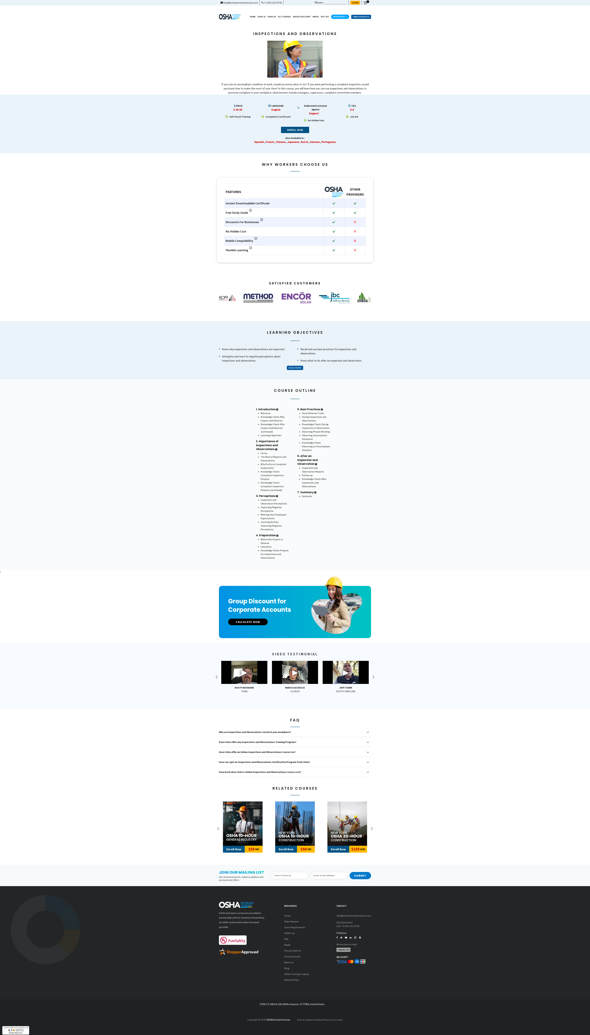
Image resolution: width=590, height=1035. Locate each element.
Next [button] (373, 677)
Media (287, 944)
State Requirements (294, 927)
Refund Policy (291, 979)
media (316, 16)
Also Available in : (295, 138)
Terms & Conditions (306, 1019)
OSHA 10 (262, 16)
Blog (286, 968)
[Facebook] (337, 937)
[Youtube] (346, 937)
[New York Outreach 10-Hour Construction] (295, 823)
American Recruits (361, 17)
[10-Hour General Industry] (243, 823)
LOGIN (355, 2)
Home (253, 16)
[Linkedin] (351, 937)
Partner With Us (292, 950)
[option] (238, 297)
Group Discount (302, 16)
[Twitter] (341, 937)
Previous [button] (216, 677)
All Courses (284, 16)
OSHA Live (289, 933)
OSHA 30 (271, 16)
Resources (340, 16)
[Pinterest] (360, 937)
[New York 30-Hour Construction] (347, 823)
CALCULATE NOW (248, 622)
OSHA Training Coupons (296, 974)
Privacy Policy (336, 1019)
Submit (360, 876)
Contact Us (344, 950)
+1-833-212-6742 (273, 2)
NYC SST (325, 16)
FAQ (286, 939)
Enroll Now (295, 130)
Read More (295, 368)
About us (288, 962)
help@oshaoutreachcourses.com (240, 2)
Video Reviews (291, 921)
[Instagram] (355, 937)
